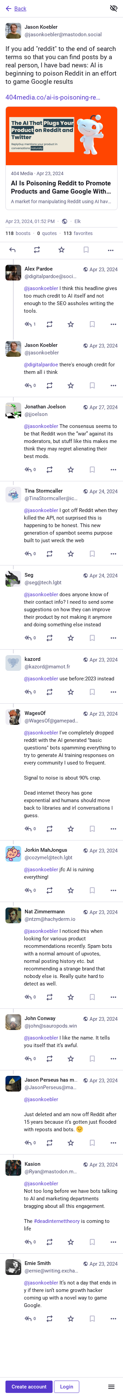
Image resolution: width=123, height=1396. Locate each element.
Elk (77, 221)
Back (20, 8)
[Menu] (111, 1387)
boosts (17, 233)
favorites (78, 233)
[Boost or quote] (37, 250)
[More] (111, 250)
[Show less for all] (114, 8)
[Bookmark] (86, 250)
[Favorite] (61, 250)
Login (66, 1387)
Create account (29, 1387)
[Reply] (12, 250)
